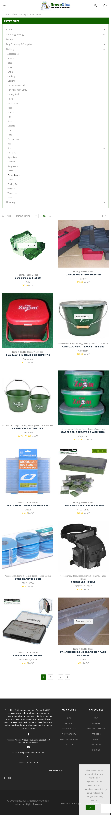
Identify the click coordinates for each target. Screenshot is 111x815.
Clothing (11, 76)
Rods (10, 148)
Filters (8, 215)
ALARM (11, 58)
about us (69, 723)
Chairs (10, 71)
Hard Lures (13, 103)
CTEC (79, 509)
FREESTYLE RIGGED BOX (28, 655)
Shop (14, 14)
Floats (10, 98)
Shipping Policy (69, 734)
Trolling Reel (13, 184)
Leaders (11, 125)
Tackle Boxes (31, 274)
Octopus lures (14, 139)
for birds (96, 734)
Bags (72, 343)
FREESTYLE (79, 586)
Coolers (11, 80)
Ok (90, 808)
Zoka (10, 197)
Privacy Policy (69, 728)
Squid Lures (13, 157)
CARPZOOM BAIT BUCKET (28, 428)
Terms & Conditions (69, 739)
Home (6, 14)
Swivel (10, 170)
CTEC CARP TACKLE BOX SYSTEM (83, 505)
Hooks (28, 575)
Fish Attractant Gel (16, 85)
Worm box (38, 351)
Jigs (9, 116)
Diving (9, 39)
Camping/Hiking (15, 34)
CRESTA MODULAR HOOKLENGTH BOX (28, 505)
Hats (10, 107)
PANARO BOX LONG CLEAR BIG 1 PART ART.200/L (83, 654)
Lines (34, 575)
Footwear (96, 744)
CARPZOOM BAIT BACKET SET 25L (83, 346)
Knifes (10, 121)
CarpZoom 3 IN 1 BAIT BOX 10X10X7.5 (28, 355)
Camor (83, 278)
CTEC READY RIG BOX (28, 579)
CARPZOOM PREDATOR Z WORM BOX (83, 432)
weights (11, 188)
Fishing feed (89, 343)
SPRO (86, 509)
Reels (10, 143)
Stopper (11, 161)
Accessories (63, 343)
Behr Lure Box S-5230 (28, 277)
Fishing (22, 14)
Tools (10, 179)
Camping (96, 723)
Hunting (95, 575)
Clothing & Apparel (96, 728)
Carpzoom (28, 359)
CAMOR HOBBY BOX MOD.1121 (83, 274)
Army (9, 29)
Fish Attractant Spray (17, 89)
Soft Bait (12, 152)
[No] (106, 789)
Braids (10, 67)
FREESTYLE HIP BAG (83, 582)
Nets (10, 134)
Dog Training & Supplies (19, 44)
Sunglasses (13, 166)
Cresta (28, 509)
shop (69, 718)
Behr (28, 282)
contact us (69, 744)
